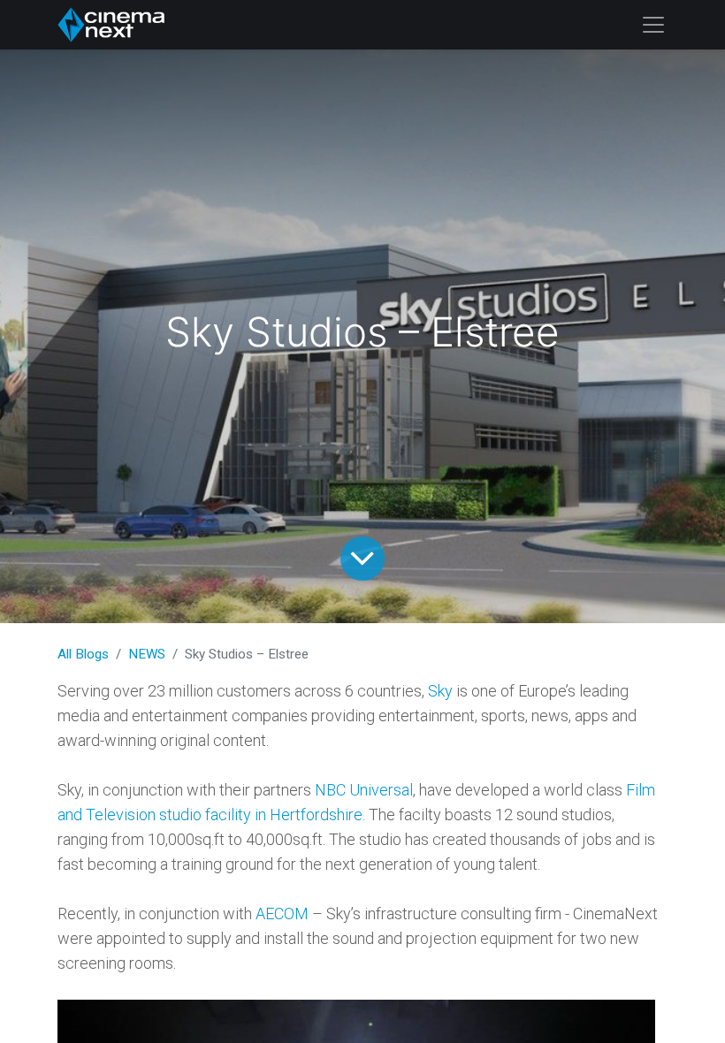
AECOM (282, 913)
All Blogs (83, 654)
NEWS (146, 654)
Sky (440, 690)
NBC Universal (364, 789)
